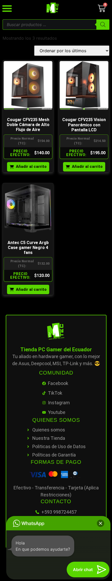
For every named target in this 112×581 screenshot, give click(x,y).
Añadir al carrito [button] (31, 166)
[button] (100, 523)
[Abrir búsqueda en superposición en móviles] (56, 24)
